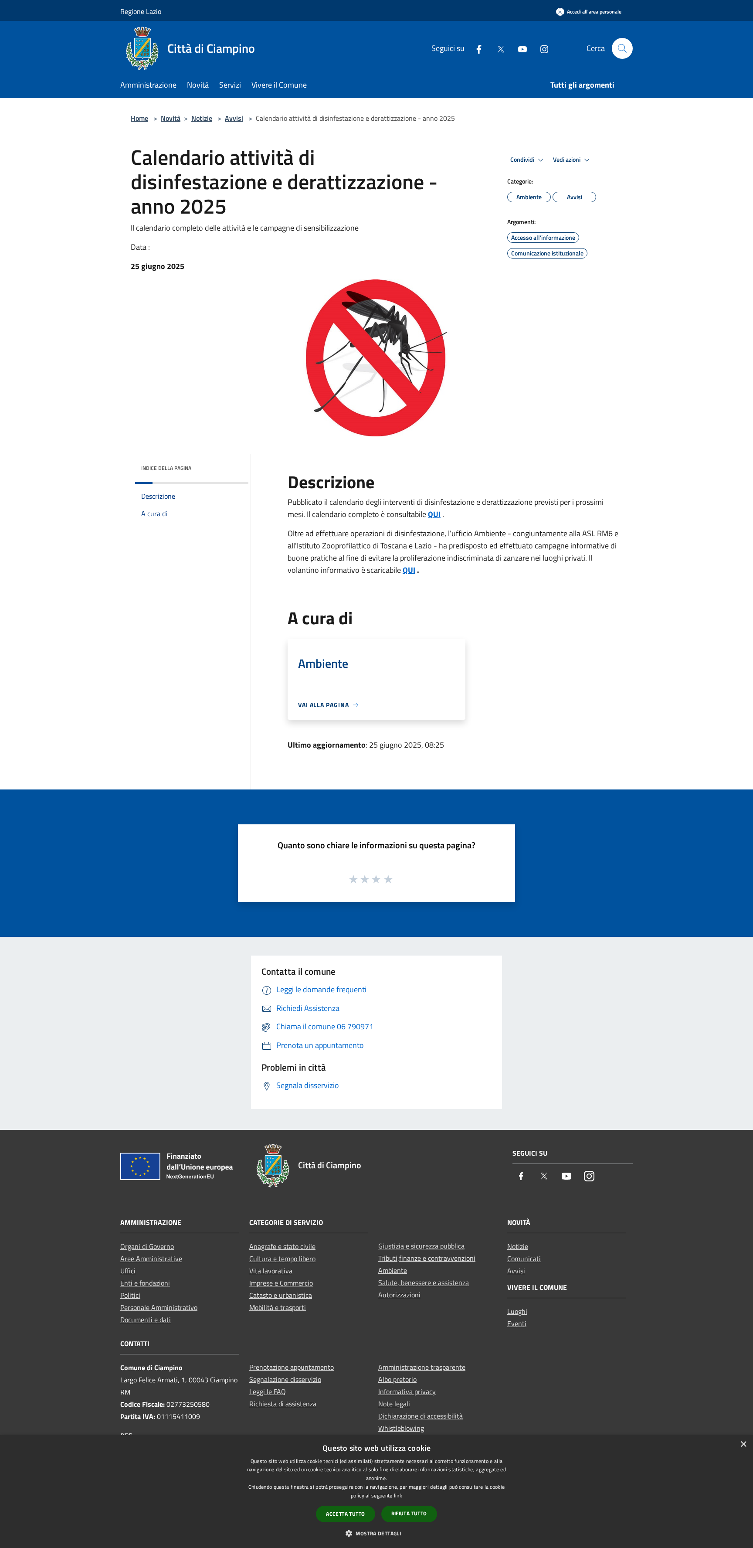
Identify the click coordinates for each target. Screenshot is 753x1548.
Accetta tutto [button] (345, 1514)
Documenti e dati (145, 1319)
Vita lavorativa (270, 1271)
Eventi (516, 1323)
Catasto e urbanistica (280, 1295)
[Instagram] (540, 48)
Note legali (394, 1403)
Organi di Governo (147, 1246)
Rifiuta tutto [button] (409, 1513)
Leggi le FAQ (267, 1391)
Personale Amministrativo (158, 1307)
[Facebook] (475, 48)
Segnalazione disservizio (285, 1379)
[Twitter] (497, 48)
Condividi (523, 159)
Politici (130, 1295)
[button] (376, 1533)
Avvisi (234, 118)
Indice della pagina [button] (166, 468)
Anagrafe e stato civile (282, 1246)
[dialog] (376, 1491)
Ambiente (392, 1270)
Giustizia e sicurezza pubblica (421, 1246)
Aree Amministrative (151, 1258)
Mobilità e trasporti (277, 1307)
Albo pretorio (397, 1379)
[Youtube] (519, 48)
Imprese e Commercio (281, 1283)
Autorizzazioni (399, 1294)
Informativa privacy (407, 1391)
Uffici (128, 1271)
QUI (434, 514)
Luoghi (517, 1311)
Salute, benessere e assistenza (423, 1282)
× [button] (743, 1444)
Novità (170, 118)
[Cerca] (622, 48)
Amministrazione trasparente (421, 1367)
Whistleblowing (401, 1428)
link (398, 1495)
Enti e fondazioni (145, 1283)
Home (139, 118)
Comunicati (524, 1258)
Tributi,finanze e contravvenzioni (426, 1258)
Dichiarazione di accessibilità (420, 1416)
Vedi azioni (567, 159)
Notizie (201, 118)
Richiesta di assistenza (282, 1403)
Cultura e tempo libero (282, 1258)
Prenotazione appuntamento (291, 1367)
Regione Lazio (140, 11)
